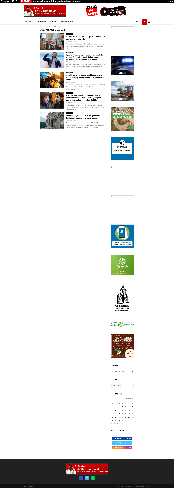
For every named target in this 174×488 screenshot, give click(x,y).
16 (125, 413)
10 (129, 410)
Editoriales (29, 22)
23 (125, 417)
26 (112, 420)
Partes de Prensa (67, 22)
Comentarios (41, 22)
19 (112, 417)
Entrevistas (53, 22)
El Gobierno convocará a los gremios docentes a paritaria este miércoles (85, 38)
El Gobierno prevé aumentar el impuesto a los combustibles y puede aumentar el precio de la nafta (85, 77)
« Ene (112, 423)
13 (115, 413)
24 (129, 417)
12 (112, 413)
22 (122, 417)
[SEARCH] (132, 371)
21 (119, 417)
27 (115, 420)
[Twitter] (137, 22)
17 (129, 413)
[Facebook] (135, 22)
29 (122, 420)
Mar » (116, 423)
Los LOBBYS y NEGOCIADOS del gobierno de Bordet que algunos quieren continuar (83, 117)
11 (132, 410)
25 (132, 417)
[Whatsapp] (140, 22)
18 (132, 413)
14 (119, 413)
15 (122, 413)
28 (119, 420)
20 (115, 417)
